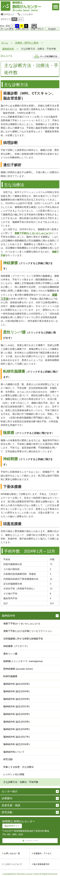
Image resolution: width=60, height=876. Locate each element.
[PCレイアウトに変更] (34, 26)
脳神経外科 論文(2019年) (16, 721)
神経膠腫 (10, 263)
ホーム (4, 42)
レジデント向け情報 (13, 774)
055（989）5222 (15, 834)
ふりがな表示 (27, 14)
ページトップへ (32, 841)
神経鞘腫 (10, 459)
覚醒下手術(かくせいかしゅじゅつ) (21, 623)
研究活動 (8, 759)
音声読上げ (9, 14)
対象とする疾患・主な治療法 (18, 767)
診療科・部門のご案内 (26, 42)
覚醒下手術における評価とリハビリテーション (27, 631)
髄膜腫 (8, 433)
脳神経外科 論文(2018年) (16, 729)
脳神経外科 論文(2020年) (16, 714)
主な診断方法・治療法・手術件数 (20, 782)
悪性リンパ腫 (14, 332)
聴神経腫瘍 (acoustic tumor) (18, 668)
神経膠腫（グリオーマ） (16, 646)
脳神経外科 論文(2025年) (16, 684)
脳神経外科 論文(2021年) (16, 706)
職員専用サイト (12, 826)
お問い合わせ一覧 (12, 853)
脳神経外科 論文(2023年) (16, 699)
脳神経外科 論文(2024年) (16, 691)
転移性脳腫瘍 (14, 371)
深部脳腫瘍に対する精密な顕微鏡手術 (23, 638)
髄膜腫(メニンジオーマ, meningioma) (23, 661)
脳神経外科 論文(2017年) (16, 736)
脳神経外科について (13, 752)
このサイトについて (13, 864)
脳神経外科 (8, 48)
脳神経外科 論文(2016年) (16, 744)
